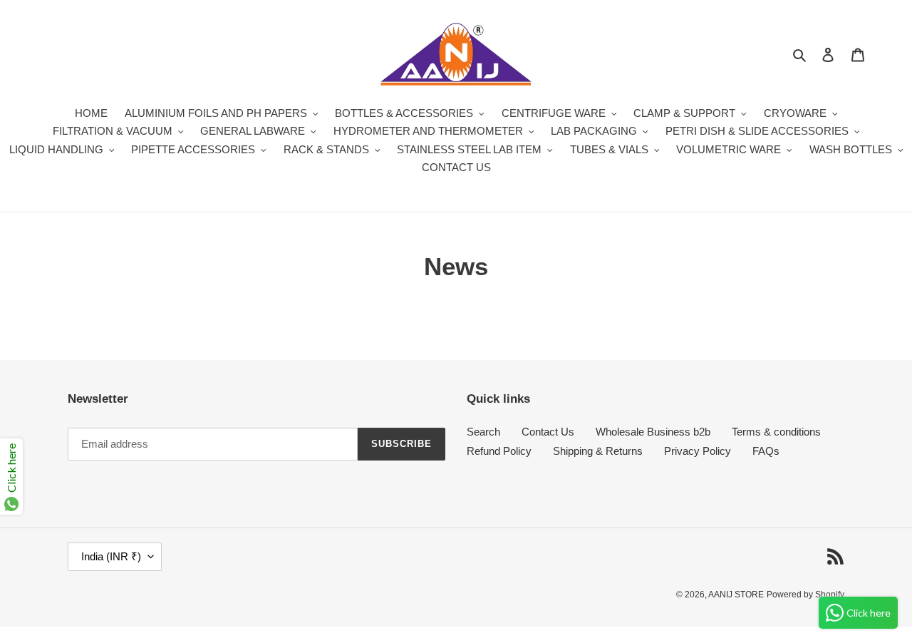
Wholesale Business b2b (653, 432)
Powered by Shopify (805, 595)
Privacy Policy (697, 451)
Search (483, 432)
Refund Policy (499, 451)
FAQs (765, 451)
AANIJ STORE (736, 595)
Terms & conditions (776, 432)
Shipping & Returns (598, 451)
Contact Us (548, 432)
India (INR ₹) (111, 556)
